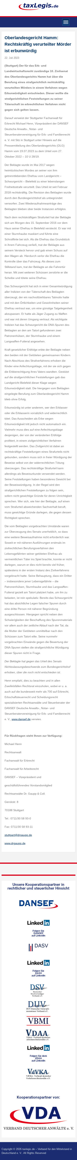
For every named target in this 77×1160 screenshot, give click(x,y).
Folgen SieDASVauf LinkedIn (38, 973)
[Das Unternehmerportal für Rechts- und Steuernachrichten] (38, 6)
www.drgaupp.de (15, 843)
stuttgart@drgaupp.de (18, 835)
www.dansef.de (21, 719)
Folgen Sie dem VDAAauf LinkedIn (38, 1058)
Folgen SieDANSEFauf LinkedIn (38, 933)
